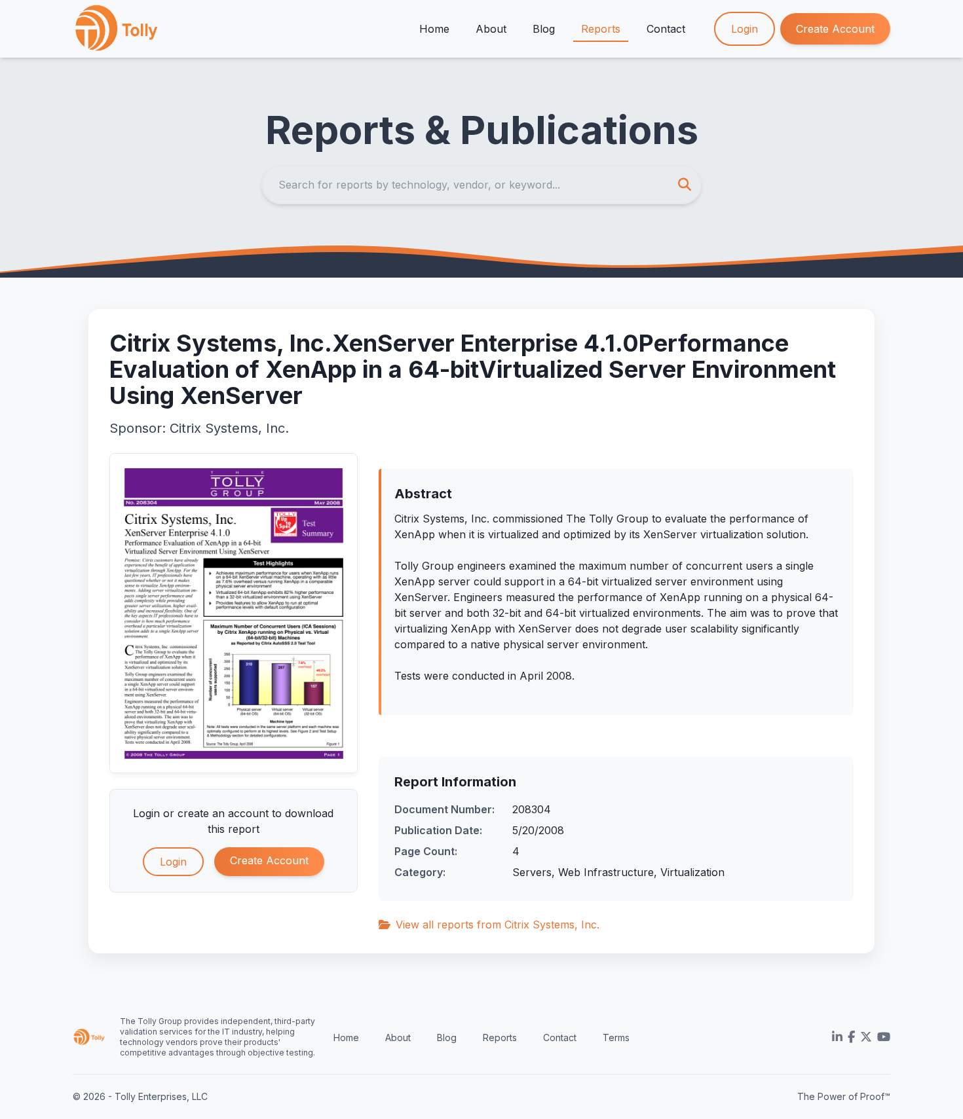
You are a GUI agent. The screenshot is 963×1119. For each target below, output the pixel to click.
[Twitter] (866, 1037)
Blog (544, 28)
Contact (666, 28)
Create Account (835, 28)
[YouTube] (883, 1037)
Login (744, 28)
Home (434, 28)
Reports (600, 28)
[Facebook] (851, 1037)
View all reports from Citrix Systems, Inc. (497, 924)
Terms (616, 1037)
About (491, 28)
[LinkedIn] (837, 1037)
